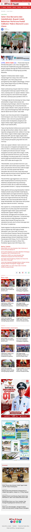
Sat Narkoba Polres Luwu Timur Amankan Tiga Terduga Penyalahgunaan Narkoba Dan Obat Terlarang (14, 502)
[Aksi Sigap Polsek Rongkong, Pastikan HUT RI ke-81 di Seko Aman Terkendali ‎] (23, 298)
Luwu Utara (4, 14)
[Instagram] (14, 521)
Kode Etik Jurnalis (6, 526)
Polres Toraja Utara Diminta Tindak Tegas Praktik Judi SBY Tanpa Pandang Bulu (14, 486)
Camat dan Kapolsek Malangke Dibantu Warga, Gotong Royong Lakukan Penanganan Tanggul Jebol (15, 263)
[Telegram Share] (26, 273)
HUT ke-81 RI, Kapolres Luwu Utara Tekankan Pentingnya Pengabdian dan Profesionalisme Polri (15, 252)
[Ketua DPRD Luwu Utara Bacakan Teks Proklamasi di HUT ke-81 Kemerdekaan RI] (8, 283)
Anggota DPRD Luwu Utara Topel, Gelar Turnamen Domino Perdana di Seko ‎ (13, 266)
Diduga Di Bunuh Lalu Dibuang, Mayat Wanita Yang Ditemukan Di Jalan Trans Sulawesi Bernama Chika (15, 496)
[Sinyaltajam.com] (11, 4)
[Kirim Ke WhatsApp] (29, 273)
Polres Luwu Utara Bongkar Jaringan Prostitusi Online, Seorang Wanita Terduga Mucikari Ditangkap (15, 507)
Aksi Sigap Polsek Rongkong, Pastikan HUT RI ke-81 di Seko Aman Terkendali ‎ (14, 259)
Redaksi (15, 526)
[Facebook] (11, 521)
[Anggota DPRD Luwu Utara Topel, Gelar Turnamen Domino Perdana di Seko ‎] (23, 313)
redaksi (5, 28)
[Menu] (2, 4)
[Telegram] (20, 522)
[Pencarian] (29, 4)
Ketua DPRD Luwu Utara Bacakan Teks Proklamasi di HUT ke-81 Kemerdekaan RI (14, 249)
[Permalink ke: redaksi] (2, 29)
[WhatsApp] (17, 521)
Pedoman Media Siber (23, 526)
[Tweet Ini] (20, 273)
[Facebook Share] (17, 273)
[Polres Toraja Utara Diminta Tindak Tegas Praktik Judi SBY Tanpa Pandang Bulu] (15, 475)
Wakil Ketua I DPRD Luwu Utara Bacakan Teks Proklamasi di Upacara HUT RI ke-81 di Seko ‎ (12, 256)
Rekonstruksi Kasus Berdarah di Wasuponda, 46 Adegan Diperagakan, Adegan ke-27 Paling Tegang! (15, 491)
